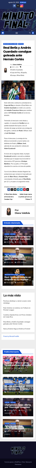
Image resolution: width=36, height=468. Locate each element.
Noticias (21, 43)
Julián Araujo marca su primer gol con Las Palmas (25, 196)
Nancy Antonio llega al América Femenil (16, 329)
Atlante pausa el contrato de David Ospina (14, 259)
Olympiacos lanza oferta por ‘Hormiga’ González (17, 237)
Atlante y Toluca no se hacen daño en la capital (18, 363)
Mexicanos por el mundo (10, 43)
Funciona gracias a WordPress (13, 462)
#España (24, 72)
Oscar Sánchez (21, 242)
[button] (30, 33)
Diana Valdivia (17, 64)
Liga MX (7, 234)
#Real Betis (20, 75)
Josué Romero (21, 262)
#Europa (13, 75)
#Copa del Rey (15, 72)
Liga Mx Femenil (9, 384)
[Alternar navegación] (17, 33)
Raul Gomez (24, 392)
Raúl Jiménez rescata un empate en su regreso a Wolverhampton (17, 279)
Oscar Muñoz (21, 282)
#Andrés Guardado (16, 70)
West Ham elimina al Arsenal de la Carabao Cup (10, 196)
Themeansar (18, 464)
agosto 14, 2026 (11, 431)
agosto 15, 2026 (11, 368)
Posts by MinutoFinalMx (11, 336)
